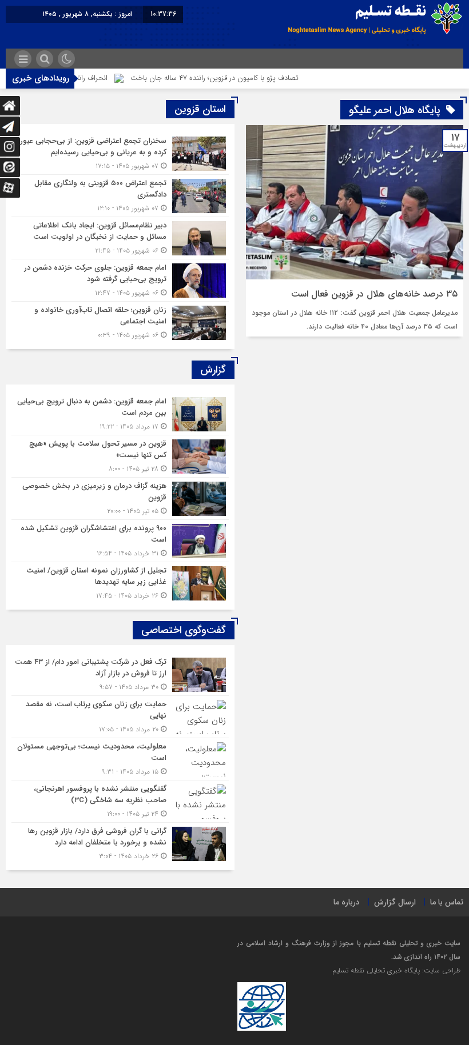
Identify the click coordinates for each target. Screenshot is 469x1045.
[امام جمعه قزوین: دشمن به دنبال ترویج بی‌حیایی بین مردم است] (120, 414)
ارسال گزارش (395, 902)
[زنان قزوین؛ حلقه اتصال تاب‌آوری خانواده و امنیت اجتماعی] (120, 321)
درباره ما (346, 902)
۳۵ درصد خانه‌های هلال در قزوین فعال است (374, 294)
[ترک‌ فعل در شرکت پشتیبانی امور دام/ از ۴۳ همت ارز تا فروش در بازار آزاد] (120, 674)
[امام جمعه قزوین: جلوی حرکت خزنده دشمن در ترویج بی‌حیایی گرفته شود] (120, 280)
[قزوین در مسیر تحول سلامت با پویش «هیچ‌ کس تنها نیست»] (120, 456)
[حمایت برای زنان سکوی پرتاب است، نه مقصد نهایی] (120, 717)
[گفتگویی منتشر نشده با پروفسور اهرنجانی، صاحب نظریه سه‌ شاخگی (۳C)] (120, 801)
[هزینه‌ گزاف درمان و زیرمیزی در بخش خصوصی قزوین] (120, 498)
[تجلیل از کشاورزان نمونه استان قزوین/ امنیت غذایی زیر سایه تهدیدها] (120, 581)
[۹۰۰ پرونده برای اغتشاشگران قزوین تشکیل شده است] (120, 541)
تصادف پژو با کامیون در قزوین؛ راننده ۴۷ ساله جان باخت (235, 78)
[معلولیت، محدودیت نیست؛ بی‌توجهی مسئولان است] (120, 759)
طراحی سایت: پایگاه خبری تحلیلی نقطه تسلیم (396, 970)
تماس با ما (446, 902)
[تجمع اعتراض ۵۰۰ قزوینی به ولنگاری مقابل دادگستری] (120, 196)
